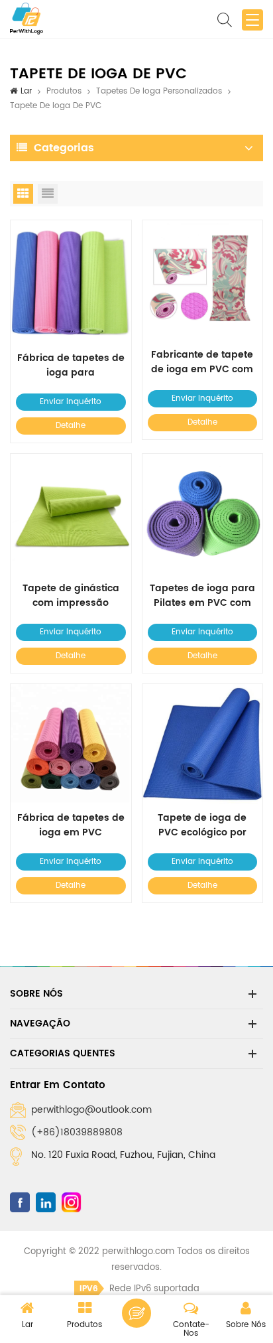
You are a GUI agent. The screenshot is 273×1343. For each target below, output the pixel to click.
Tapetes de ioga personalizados (159, 91)
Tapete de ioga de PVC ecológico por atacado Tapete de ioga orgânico (202, 825)
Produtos (64, 91)
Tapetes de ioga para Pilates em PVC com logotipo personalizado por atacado (202, 595)
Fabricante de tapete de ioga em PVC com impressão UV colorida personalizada (202, 362)
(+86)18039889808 (77, 1132)
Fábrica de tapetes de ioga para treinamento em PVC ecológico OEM (71, 365)
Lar (26, 91)
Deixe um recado (136, 1313)
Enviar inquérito (70, 401)
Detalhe (70, 425)
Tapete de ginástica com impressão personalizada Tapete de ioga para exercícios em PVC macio (70, 595)
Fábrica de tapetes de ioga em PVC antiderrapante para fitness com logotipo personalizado (71, 825)
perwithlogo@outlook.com (91, 1109)
